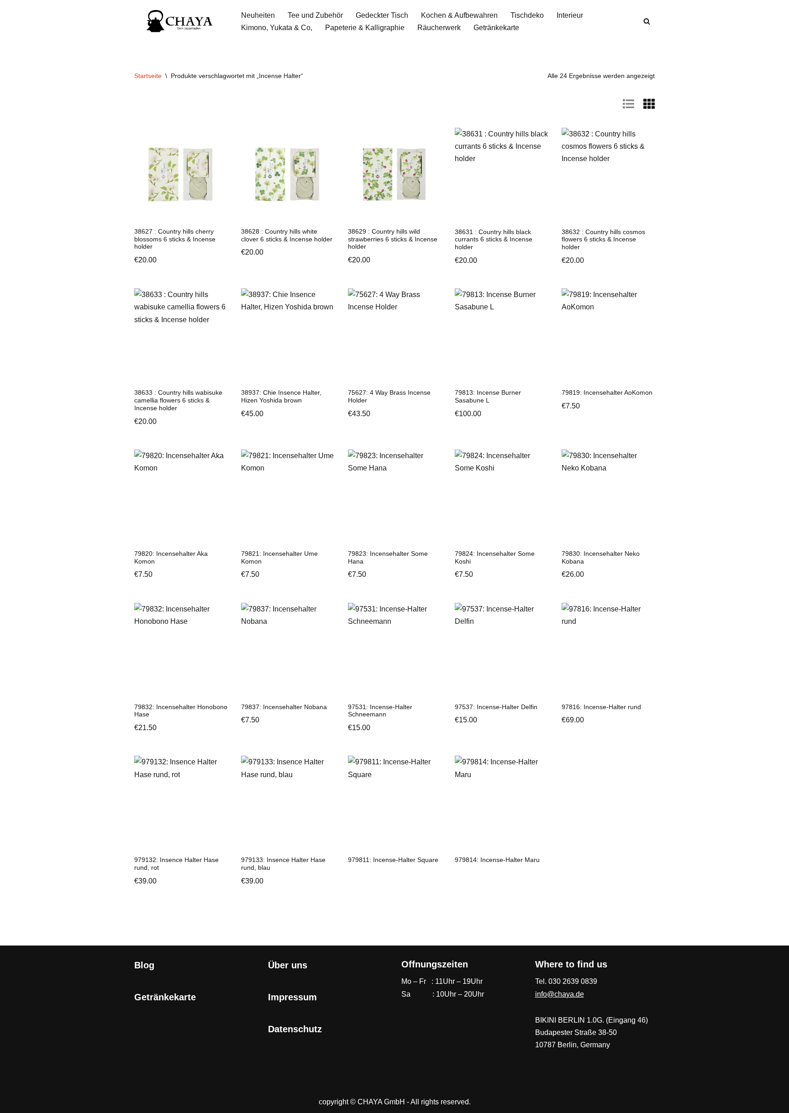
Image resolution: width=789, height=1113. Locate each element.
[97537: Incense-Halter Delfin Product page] (501, 649)
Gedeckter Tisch (382, 15)
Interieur (570, 15)
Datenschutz (295, 1029)
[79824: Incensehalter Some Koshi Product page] (501, 496)
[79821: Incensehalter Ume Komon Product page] (288, 496)
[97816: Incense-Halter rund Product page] (608, 649)
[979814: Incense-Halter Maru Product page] (501, 802)
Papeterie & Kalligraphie (365, 27)
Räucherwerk (439, 27)
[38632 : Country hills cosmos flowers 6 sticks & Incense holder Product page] (608, 174)
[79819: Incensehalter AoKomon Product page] (608, 334)
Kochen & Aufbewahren (459, 15)
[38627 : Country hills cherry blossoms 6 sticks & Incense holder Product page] (181, 174)
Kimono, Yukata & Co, (276, 27)
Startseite (148, 75)
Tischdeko (527, 15)
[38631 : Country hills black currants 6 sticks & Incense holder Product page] (501, 174)
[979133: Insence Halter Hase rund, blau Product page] (288, 802)
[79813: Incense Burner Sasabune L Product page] (501, 334)
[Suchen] (646, 21)
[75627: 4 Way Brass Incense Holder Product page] (394, 334)
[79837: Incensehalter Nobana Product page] (288, 649)
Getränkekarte (496, 27)
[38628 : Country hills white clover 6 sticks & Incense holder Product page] (288, 174)
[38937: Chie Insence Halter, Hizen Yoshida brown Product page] (288, 334)
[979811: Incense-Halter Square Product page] (394, 802)
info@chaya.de (559, 994)
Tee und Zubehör (315, 15)
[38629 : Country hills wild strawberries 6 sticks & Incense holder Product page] (394, 174)
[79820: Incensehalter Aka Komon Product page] (181, 496)
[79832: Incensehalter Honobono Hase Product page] (181, 649)
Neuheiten (258, 15)
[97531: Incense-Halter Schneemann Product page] (394, 649)
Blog (144, 965)
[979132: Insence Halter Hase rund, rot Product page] (181, 802)
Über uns (287, 965)
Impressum (292, 997)
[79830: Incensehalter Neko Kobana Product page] (608, 496)
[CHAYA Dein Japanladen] (180, 21)
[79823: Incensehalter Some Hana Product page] (394, 496)
